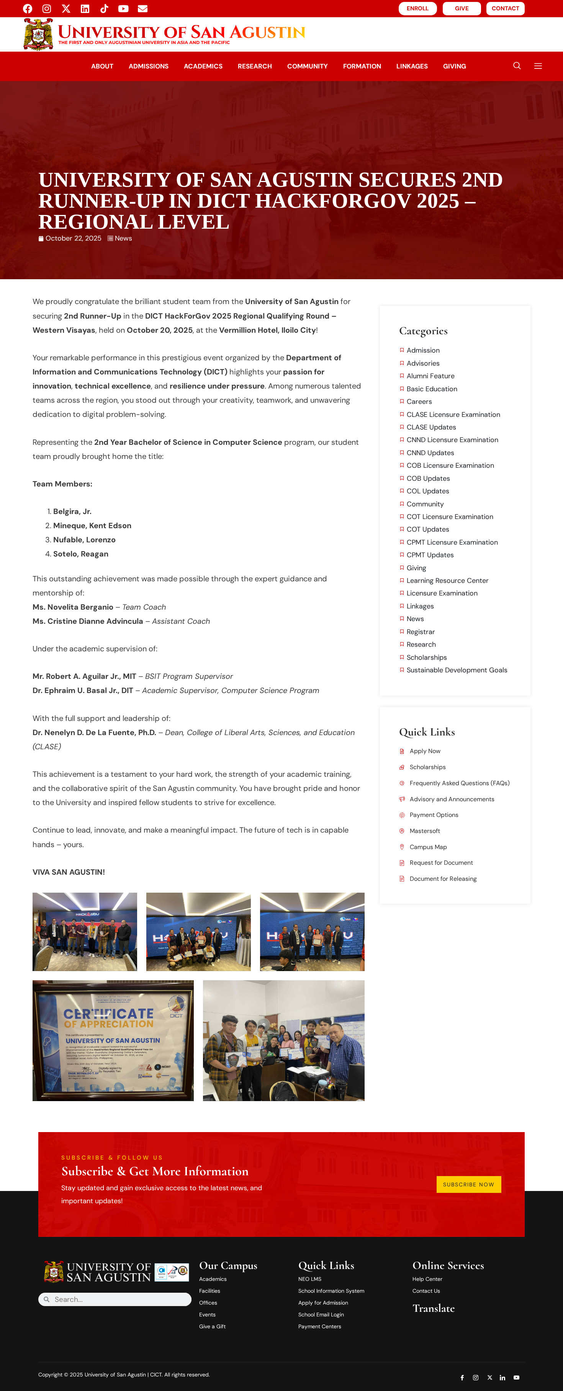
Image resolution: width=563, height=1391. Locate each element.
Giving (454, 66)
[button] (517, 66)
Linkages (412, 66)
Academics (203, 66)
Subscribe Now (469, 1184)
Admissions (149, 66)
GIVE (462, 8)
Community (307, 66)
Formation (362, 66)
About (102, 66)
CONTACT (505, 8)
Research (255, 66)
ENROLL (418, 8)
